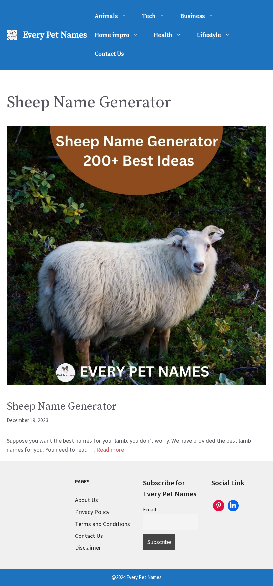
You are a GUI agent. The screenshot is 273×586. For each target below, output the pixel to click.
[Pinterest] (218, 504)
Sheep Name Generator (62, 406)
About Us (86, 500)
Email (149, 509)
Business (192, 16)
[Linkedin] (233, 504)
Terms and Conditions (102, 524)
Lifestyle (209, 35)
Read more (110, 449)
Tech (149, 16)
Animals (106, 16)
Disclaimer (88, 547)
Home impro (112, 35)
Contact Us (109, 54)
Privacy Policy (92, 512)
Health (163, 35)
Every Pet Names (55, 35)
